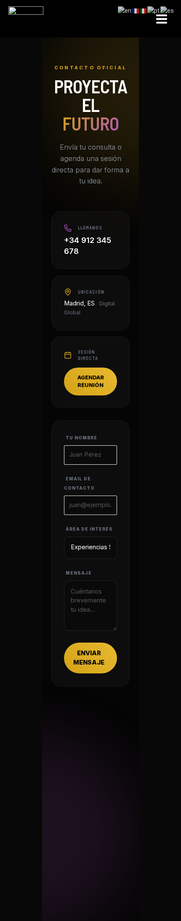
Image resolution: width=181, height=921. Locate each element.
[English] (125, 10)
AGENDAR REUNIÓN (90, 381)
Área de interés (89, 528)
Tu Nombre (81, 437)
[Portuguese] (153, 10)
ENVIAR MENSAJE (88, 657)
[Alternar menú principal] (162, 19)
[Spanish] (167, 10)
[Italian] (143, 10)
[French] (136, 10)
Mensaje (79, 572)
